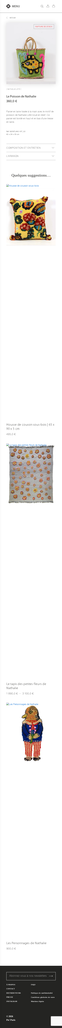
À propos (10, 985)
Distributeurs (13, 993)
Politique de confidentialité (42, 993)
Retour (13, 18)
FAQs (33, 985)
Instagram (11, 1001)
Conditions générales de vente (43, 997)
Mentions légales (37, 1001)
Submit (51, 976)
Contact (10, 989)
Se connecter (48, 6)
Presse (9, 997)
